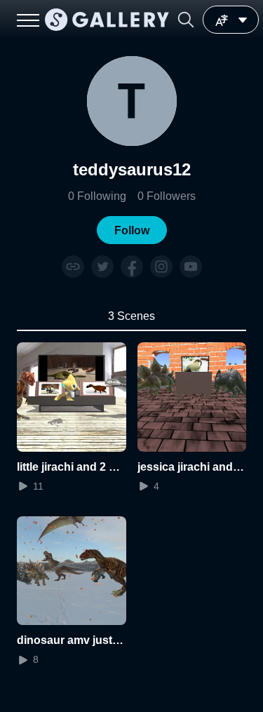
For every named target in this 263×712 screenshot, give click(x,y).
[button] (186, 19)
